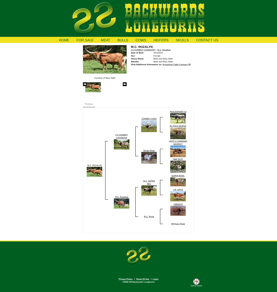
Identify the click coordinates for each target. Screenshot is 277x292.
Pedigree (89, 104)
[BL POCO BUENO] (178, 133)
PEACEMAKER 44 (178, 112)
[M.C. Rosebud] (121, 203)
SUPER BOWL (178, 176)
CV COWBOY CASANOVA (143, 50)
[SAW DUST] (178, 166)
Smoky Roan (149, 150)
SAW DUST (178, 159)
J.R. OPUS (178, 189)
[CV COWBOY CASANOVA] (121, 144)
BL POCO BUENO (178, 126)
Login (155, 279)
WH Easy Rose (178, 224)
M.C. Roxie (149, 216)
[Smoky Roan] (149, 157)
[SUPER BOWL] (178, 181)
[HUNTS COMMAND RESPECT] (178, 151)
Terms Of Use (142, 279)
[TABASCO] (178, 210)
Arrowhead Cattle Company (175, 64)
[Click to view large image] (105, 59)
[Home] (138, 18)
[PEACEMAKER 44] (178, 118)
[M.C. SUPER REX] (149, 190)
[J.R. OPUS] (178, 196)
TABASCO (178, 204)
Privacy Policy (126, 279)
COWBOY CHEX (149, 119)
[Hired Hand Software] (196, 282)
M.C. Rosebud (164, 50)
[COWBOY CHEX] (149, 126)
